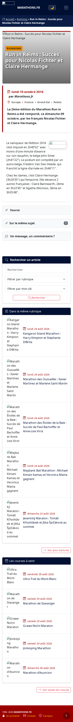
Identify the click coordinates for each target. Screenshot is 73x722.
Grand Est (43, 102)
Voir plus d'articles (58, 550)
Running (22, 19)
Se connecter (13, 715)
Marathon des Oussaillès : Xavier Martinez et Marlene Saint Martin (45, 381)
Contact (31, 715)
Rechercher (38, 297)
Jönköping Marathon (37, 648)
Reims (57, 102)
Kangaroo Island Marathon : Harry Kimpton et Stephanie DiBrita (42, 338)
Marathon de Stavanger (39, 603)
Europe (16, 102)
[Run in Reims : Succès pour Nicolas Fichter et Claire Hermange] (58, 144)
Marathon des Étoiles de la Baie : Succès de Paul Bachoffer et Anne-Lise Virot (44, 427)
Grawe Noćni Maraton (38, 626)
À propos (48, 715)
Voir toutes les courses (56, 690)
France (28, 102)
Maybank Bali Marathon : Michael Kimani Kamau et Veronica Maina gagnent (45, 475)
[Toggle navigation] (66, 7)
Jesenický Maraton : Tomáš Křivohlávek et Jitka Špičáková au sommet (45, 522)
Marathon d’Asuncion (37, 673)
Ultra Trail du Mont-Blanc (40, 579)
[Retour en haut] (66, 715)
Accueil (10, 19)
